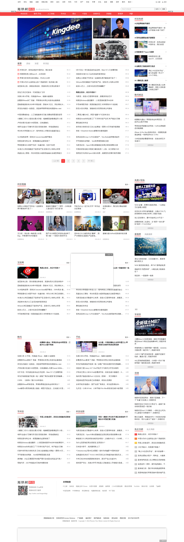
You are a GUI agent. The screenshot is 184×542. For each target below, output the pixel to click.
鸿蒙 (131, 14)
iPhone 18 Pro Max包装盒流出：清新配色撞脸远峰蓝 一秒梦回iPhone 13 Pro (150, 133)
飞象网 (158, 486)
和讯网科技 (85, 491)
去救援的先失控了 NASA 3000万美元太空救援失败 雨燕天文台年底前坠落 (100, 455)
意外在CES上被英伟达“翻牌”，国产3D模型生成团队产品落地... (86, 235)
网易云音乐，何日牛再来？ (29, 57)
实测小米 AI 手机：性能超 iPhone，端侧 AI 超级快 (36, 356)
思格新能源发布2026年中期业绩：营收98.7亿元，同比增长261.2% (41, 104)
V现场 (84, 14)
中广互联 (112, 491)
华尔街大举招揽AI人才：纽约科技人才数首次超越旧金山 (38, 131)
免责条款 (106, 518)
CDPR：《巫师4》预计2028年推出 (30, 380)
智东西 (104, 491)
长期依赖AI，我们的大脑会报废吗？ (115, 207)
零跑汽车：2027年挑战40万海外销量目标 (32, 463)
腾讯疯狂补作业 (82, 123)
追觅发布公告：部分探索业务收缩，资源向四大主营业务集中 (40, 281)
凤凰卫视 (44, 2)
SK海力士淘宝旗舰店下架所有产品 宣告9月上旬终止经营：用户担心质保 (41, 298)
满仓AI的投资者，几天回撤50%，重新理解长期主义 (150, 260)
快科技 (71, 486)
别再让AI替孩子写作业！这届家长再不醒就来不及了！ (96, 78)
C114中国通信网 (117, 486)
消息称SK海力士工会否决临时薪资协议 (91, 74)
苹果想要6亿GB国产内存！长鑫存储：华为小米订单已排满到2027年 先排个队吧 (41, 294)
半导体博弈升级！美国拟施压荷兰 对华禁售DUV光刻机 (97, 104)
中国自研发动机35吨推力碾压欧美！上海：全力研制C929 (97, 149)
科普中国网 (93, 486)
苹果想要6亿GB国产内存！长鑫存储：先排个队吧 (36, 145)
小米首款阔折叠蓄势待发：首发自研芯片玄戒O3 (150, 140)
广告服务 (80, 518)
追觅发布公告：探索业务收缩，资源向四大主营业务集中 (38, 86)
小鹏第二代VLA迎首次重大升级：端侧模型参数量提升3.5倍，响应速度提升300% (41, 430)
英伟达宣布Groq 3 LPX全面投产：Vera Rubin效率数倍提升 (97, 137)
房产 (81, 2)
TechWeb (136, 486)
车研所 (138, 314)
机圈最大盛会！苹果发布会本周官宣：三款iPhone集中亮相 (150, 121)
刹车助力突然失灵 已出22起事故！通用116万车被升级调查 (98, 127)
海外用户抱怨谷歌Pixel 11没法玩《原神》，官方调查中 (96, 376)
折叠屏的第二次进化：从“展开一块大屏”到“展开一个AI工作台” (150, 223)
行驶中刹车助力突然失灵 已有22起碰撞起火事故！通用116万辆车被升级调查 (41, 451)
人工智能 (51, 14)
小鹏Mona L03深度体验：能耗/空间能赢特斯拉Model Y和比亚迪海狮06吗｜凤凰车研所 (150, 341)
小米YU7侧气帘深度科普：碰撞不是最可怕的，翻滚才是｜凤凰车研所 (150, 355)
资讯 (25, 2)
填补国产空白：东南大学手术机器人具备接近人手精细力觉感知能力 (100, 463)
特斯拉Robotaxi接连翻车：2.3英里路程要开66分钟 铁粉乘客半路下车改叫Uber (41, 442)
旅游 (105, 2)
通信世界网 (128, 486)
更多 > (127, 184)
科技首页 (24, 14)
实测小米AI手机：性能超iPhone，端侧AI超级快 (35, 96)
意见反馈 (115, 518)
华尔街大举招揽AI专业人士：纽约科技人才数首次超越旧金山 (99, 290)
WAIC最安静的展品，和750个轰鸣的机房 (150, 265)
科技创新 (80, 411)
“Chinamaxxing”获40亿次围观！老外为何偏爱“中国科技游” (98, 451)
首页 (19, 2)
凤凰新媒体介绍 (49, 518)
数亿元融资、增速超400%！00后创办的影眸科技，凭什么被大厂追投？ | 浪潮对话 (150, 418)
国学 (117, 2)
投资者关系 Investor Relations (65, 518)
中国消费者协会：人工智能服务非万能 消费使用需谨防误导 (39, 115)
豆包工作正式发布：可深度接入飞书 (31, 92)
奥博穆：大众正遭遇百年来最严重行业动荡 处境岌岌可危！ (39, 459)
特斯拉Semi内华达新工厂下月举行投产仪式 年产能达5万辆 (98, 119)
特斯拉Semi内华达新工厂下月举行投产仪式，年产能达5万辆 (40, 447)
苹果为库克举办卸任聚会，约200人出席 (35, 78)
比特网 (152, 486)
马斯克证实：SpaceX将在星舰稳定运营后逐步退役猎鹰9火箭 (98, 434)
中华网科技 (76, 491)
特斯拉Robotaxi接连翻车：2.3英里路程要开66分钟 (94, 100)
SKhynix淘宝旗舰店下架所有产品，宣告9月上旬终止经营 (97, 82)
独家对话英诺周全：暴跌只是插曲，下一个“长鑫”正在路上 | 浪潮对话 (150, 399)
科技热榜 (139, 19)
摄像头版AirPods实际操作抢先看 (115, 233)
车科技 (63, 14)
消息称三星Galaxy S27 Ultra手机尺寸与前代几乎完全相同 (97, 368)
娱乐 (57, 2)
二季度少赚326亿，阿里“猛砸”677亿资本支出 (93, 115)
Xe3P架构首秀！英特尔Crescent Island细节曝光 (34, 137)
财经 (51, 2)
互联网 (20, 262)
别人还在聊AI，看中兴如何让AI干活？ (149, 218)
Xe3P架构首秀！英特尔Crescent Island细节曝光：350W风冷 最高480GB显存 (41, 290)
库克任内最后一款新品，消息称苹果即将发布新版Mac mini (39, 108)
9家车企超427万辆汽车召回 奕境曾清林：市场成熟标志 (38, 127)
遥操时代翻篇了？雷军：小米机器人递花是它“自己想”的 (58, 207)
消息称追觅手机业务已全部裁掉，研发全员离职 (94, 380)
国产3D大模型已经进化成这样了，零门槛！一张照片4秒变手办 (59, 235)
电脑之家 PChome (81, 486)
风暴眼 (108, 14)
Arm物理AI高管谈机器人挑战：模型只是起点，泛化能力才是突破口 (41, 388)
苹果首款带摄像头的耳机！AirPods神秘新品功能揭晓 (150, 127)
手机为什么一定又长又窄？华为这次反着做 (87, 207)
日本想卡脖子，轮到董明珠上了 (88, 447)
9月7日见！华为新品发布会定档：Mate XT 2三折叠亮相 (97, 70)
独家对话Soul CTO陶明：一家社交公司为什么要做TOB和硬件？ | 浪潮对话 (150, 412)
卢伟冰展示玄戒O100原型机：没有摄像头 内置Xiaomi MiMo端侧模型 (41, 368)
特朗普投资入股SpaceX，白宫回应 (33, 74)
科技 (87, 2)
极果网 (107, 486)
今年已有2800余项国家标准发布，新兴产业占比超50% (96, 459)
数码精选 (139, 95)
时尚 (69, 2)
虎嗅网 (101, 486)
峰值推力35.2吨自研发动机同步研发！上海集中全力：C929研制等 (100, 438)
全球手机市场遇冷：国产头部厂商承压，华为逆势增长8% (97, 384)
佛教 (111, 2)
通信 (74, 14)
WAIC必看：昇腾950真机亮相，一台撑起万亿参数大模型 (150, 206)
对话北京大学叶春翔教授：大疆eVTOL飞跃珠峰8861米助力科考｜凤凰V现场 (150, 212)
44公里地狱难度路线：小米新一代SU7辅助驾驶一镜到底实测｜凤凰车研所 (150, 362)
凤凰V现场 (140, 180)
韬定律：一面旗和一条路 (144, 275)
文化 (99, 2)
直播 (37, 2)
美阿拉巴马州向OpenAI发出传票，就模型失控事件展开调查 (98, 153)
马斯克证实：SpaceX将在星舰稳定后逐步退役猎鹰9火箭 (97, 145)
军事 (93, 2)
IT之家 (65, 486)
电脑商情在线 (95, 491)
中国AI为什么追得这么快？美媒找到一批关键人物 (39, 82)
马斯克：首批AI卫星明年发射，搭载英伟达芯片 (94, 96)
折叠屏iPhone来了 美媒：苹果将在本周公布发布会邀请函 (38, 100)
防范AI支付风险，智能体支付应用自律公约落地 (94, 108)
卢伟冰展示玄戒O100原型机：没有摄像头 (33, 123)
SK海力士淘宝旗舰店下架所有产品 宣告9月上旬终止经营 (38, 149)
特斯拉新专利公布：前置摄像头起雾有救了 (33, 141)
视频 (31, 2)
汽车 (75, 2)
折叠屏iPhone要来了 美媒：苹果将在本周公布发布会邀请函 (39, 360)
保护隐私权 (97, 518)
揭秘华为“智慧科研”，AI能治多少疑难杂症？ (150, 270)
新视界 (120, 14)
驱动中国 (144, 486)
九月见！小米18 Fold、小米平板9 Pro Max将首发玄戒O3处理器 (99, 388)
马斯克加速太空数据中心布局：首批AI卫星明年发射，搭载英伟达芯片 (100, 298)
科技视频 (21, 184)
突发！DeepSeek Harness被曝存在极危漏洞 (92, 131)
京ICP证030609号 (133, 518)
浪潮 (137, 373)
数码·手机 (37, 14)
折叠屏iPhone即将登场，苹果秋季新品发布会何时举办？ (38, 384)
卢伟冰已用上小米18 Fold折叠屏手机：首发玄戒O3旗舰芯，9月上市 (100, 372)
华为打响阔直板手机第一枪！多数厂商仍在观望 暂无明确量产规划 (41, 376)
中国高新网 (66, 491)
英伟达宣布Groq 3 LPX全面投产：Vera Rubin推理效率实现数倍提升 (100, 314)
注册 (159, 2)
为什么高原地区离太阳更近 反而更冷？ (90, 442)
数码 (123, 2)
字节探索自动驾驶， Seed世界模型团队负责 (92, 141)
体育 (63, 2)
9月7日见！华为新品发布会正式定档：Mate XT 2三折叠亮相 (39, 372)
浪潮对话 (96, 14)
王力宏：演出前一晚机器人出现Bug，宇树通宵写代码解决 (29, 235)
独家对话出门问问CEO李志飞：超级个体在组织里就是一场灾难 (150, 405)
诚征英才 (88, 518)
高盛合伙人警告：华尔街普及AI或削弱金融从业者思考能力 (39, 153)
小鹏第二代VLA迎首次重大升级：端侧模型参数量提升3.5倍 (39, 119)
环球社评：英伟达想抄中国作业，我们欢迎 (36, 70)
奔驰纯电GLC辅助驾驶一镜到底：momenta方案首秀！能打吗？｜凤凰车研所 (150, 349)
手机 (78, 337)
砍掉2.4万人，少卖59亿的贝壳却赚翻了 (90, 86)
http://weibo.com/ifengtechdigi (38, 493)
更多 (129, 2)
